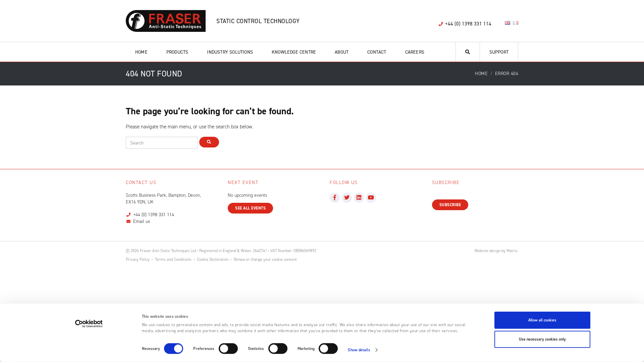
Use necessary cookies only (542, 339)
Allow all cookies (542, 320)
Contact (376, 52)
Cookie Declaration (212, 259)
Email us (141, 221)
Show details (359, 350)
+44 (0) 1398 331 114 (153, 215)
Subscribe (450, 204)
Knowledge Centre (294, 52)
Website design (487, 250)
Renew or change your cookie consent (265, 259)
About (341, 52)
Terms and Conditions (173, 259)
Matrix (511, 250)
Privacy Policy (138, 259)
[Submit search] (209, 142)
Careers (414, 52)
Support (498, 52)
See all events (250, 208)
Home (141, 52)
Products (177, 52)
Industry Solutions (230, 52)
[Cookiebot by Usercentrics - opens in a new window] (89, 324)
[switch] (228, 348)
